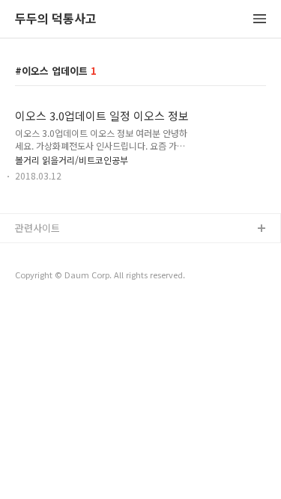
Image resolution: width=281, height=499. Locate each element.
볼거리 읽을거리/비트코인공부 (71, 159)
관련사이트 (37, 228)
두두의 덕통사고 (56, 19)
